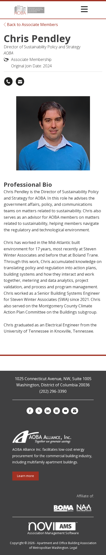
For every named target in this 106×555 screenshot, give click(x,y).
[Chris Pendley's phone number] (8, 81)
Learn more (25, 476)
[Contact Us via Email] (74, 410)
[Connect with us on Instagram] (56, 410)
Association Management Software (53, 533)
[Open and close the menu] (67, 9)
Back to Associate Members (32, 24)
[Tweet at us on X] (38, 410)
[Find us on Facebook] (30, 410)
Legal (73, 548)
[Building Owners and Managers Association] (93, 509)
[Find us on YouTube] (65, 410)
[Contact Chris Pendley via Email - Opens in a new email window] (20, 81)
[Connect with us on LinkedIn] (47, 410)
